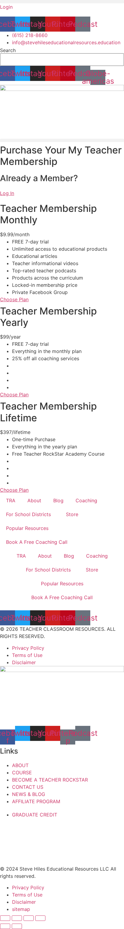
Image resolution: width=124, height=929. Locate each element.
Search (8, 50)
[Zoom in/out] (5, 918)
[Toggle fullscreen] (17, 918)
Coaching (86, 500)
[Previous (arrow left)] (5, 926)
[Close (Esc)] (40, 918)
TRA (10, 500)
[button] (62, 1)
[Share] (28, 918)
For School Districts (28, 514)
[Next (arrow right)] (17, 926)
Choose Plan (14, 299)
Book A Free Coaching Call (36, 542)
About (34, 500)
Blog (58, 500)
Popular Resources (27, 528)
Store (72, 514)
